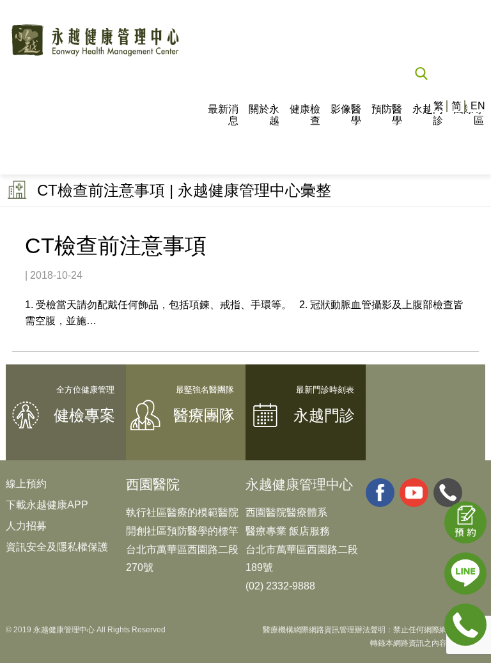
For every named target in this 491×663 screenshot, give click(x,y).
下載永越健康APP (47, 504)
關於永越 (264, 115)
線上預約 (26, 483)
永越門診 (427, 115)
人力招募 (26, 525)
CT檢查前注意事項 (116, 245)
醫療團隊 (204, 415)
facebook (380, 492)
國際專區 (468, 115)
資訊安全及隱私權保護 (57, 547)
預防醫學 (386, 115)
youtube (414, 492)
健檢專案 (84, 415)
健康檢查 (305, 115)
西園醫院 (153, 484)
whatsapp (447, 492)
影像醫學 (346, 115)
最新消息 (223, 115)
